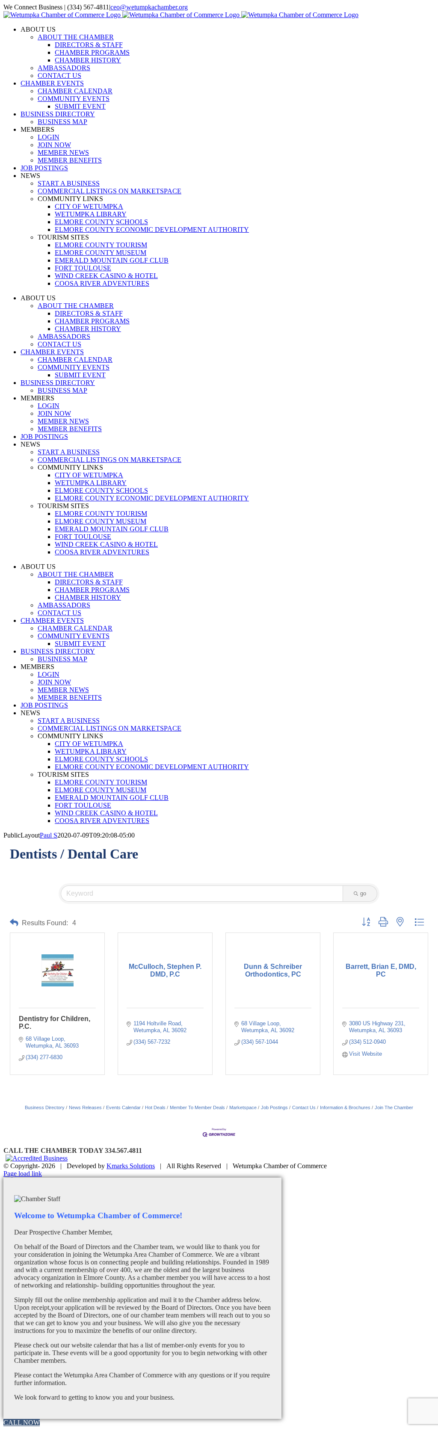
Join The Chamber (394, 1107)
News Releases (85, 1107)
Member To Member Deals (197, 1107)
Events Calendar (123, 1107)
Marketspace (243, 1107)
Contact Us (304, 1107)
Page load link (22, 1173)
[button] (14, 923)
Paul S (48, 835)
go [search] (363, 893)
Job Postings (274, 1107)
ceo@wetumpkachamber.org (149, 7)
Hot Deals (155, 1107)
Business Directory (45, 1107)
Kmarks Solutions (131, 1165)
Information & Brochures (345, 1107)
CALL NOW (21, 1422)
